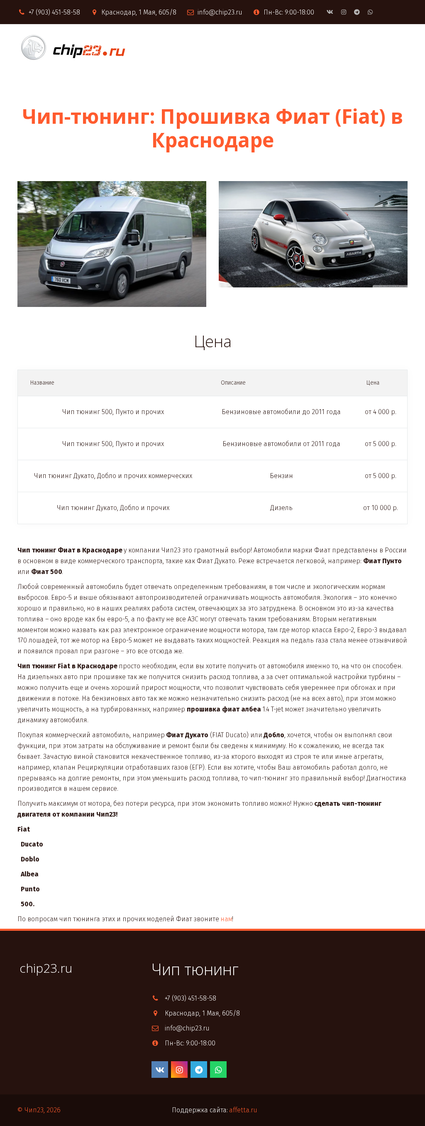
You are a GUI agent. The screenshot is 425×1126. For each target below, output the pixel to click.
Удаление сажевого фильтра (322, 48)
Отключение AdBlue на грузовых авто (194, 48)
